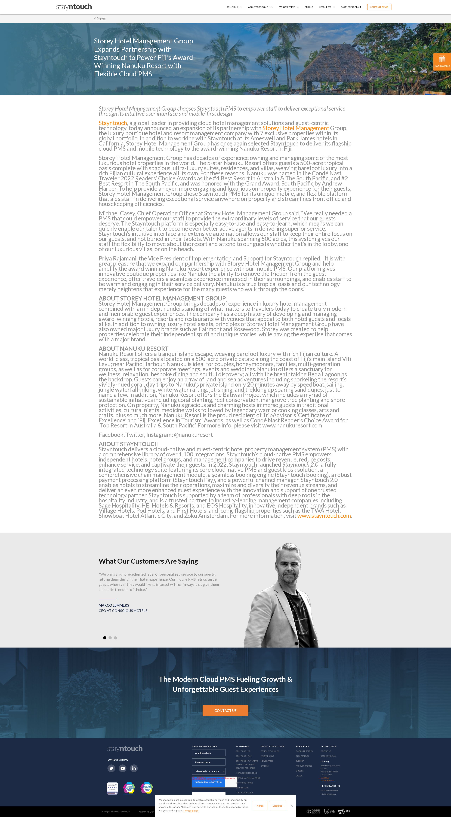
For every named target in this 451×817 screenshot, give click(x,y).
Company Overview (270, 751)
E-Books (299, 771)
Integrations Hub (244, 793)
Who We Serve (287, 7)
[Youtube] (122, 768)
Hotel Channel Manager (248, 778)
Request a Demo (328, 756)
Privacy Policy (146, 811)
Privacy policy (191, 810)
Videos (299, 776)
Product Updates (304, 766)
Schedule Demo (379, 7)
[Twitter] (111, 768)
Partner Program (351, 7)
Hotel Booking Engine (246, 773)
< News (100, 18)
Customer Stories (304, 751)
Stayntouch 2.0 (243, 751)
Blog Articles (302, 756)
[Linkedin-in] (134, 768)
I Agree (260, 805)
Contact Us (326, 751)
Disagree (277, 805)
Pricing (309, 7)
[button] (104, 637)
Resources (325, 7)
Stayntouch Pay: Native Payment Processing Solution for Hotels (247, 764)
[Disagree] (291, 805)
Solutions (232, 7)
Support (300, 761)
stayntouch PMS (243, 756)
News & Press (267, 761)
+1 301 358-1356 (328, 781)
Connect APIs (242, 788)
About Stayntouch (259, 7)
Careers (264, 766)
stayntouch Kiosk (244, 783)
